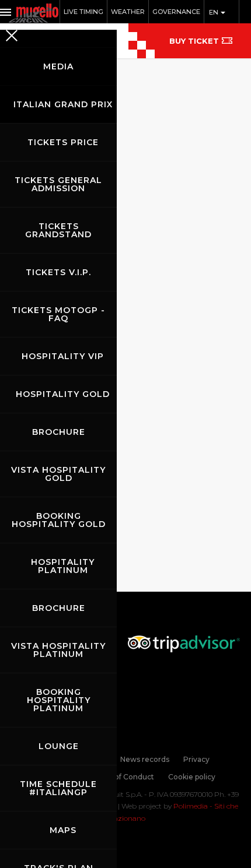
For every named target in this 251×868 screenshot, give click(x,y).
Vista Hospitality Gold (58, 474)
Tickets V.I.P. (58, 272)
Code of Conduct (123, 776)
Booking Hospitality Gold (59, 520)
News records (144, 759)
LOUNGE (59, 746)
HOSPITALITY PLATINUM (63, 566)
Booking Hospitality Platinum (58, 700)
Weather (128, 12)
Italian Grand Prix (63, 104)
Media (58, 66)
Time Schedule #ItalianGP (58, 788)
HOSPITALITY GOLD (63, 394)
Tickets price (63, 142)
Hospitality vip (63, 356)
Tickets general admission (58, 184)
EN (214, 12)
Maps (63, 830)
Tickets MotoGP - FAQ (58, 314)
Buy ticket (194, 40)
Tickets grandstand (58, 230)
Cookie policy (191, 776)
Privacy (196, 759)
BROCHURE (58, 432)
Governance (176, 12)
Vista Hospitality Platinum (58, 650)
